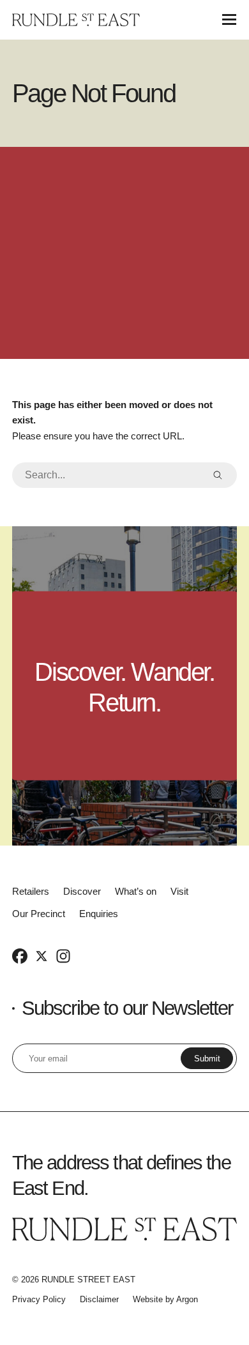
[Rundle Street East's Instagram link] (63, 955)
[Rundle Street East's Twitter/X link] (41, 955)
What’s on (135, 891)
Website (148, 1299)
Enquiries (98, 913)
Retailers (30, 891)
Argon (187, 1299)
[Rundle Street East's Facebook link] (19, 955)
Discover (82, 891)
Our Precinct (38, 913)
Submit (207, 1058)
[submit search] (217, 475)
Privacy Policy (39, 1299)
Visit (179, 891)
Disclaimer (99, 1299)
